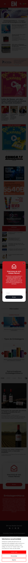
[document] (14, 281)
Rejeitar (14, 560)
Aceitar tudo (14, 552)
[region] (14, 550)
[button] (23, 263)
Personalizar (14, 556)
